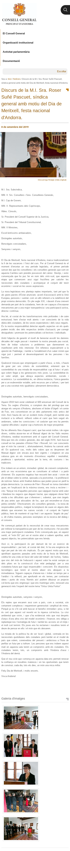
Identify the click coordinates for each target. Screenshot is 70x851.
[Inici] (19, 14)
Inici (10, 79)
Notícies (17, 79)
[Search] (65, 10)
